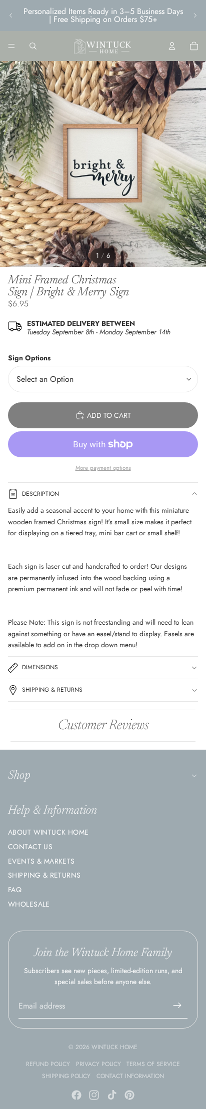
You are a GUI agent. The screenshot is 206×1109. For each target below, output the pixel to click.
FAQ (15, 890)
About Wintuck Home (48, 832)
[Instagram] (94, 1095)
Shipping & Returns (52, 689)
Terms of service (153, 1064)
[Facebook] (76, 1095)
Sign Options (29, 358)
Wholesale (29, 904)
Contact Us (30, 847)
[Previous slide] (11, 15)
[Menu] (11, 45)
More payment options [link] (103, 468)
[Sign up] (178, 1006)
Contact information (130, 1076)
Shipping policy (66, 1076)
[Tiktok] (112, 1095)
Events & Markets (41, 861)
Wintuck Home (115, 1047)
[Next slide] (195, 15)
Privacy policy (98, 1064)
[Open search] (33, 46)
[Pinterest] (130, 1095)
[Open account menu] (172, 46)
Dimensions (40, 667)
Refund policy (48, 1064)
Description (40, 493)
